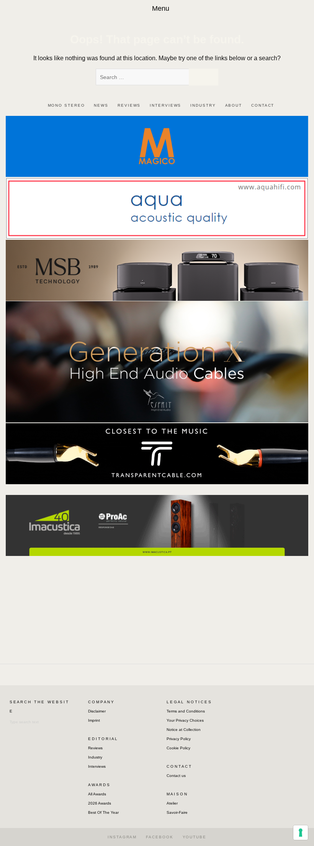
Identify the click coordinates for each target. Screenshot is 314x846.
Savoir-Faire (177, 812)
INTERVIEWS (165, 105)
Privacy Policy (179, 739)
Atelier (172, 803)
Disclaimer (97, 711)
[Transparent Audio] (157, 453)
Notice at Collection (184, 729)
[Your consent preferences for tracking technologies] (300, 832)
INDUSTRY (203, 105)
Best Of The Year (103, 812)
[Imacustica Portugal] (157, 524)
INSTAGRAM (122, 837)
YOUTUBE (194, 837)
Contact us (176, 775)
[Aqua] (157, 207)
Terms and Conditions (186, 711)
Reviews (95, 748)
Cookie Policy (178, 748)
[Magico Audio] (157, 146)
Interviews (97, 766)
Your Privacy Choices (185, 720)
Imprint (94, 720)
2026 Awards (99, 803)
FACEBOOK (159, 837)
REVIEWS (129, 105)
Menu (160, 8)
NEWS (101, 105)
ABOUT (233, 105)
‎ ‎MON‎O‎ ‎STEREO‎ (65, 105)
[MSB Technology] (157, 270)
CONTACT (262, 105)
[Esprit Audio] (157, 361)
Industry (95, 757)
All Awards (97, 794)
